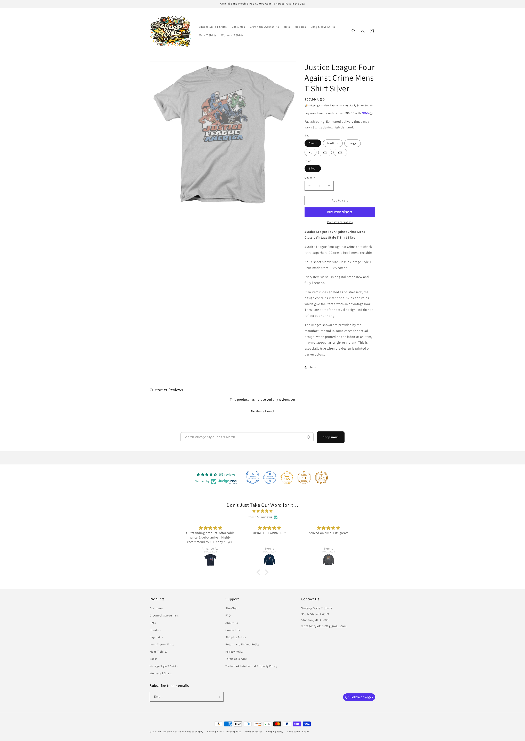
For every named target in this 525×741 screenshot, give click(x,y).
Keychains (156, 637)
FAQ (228, 616)
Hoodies (155, 630)
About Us (231, 623)
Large (352, 143)
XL (310, 152)
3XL (340, 152)
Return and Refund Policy (242, 644)
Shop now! (331, 437)
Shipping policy (274, 731)
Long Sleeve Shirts (162, 644)
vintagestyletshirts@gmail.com (324, 626)
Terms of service (253, 731)
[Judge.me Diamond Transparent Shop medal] (269, 477)
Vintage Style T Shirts (164, 666)
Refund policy (214, 731)
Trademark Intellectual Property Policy (251, 666)
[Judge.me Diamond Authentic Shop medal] (252, 477)
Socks (153, 659)
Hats (153, 623)
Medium (332, 143)
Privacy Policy (234, 651)
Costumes (156, 608)
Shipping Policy (235, 637)
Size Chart (232, 608)
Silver (313, 168)
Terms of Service (236, 659)
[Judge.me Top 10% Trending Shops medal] (321, 477)
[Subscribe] (218, 697)
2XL (325, 152)
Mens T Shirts (158, 651)
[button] (353, 30)
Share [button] (312, 367)
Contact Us (232, 630)
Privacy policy (233, 731)
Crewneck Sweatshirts (164, 616)
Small (313, 143)
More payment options (340, 221)
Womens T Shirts (161, 673)
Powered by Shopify (192, 731)
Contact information (298, 731)
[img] (262, 511)
